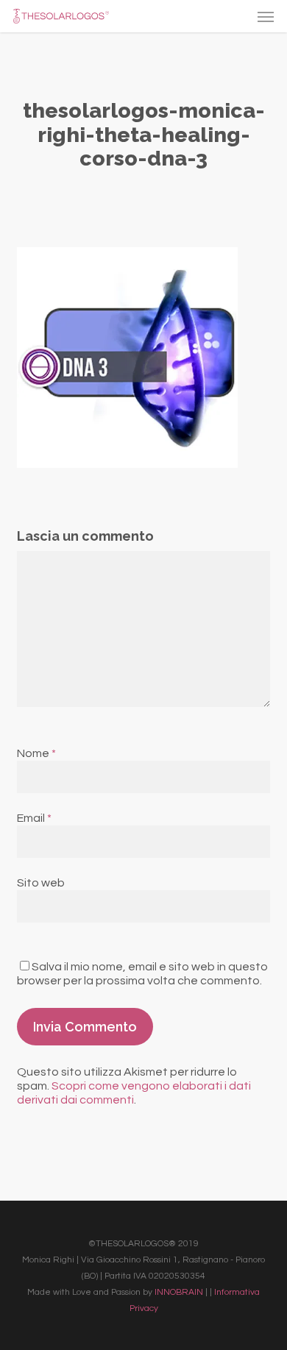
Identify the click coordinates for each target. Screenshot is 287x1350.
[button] (266, 16)
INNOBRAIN (179, 1292)
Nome (36, 753)
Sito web (41, 883)
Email (34, 818)
